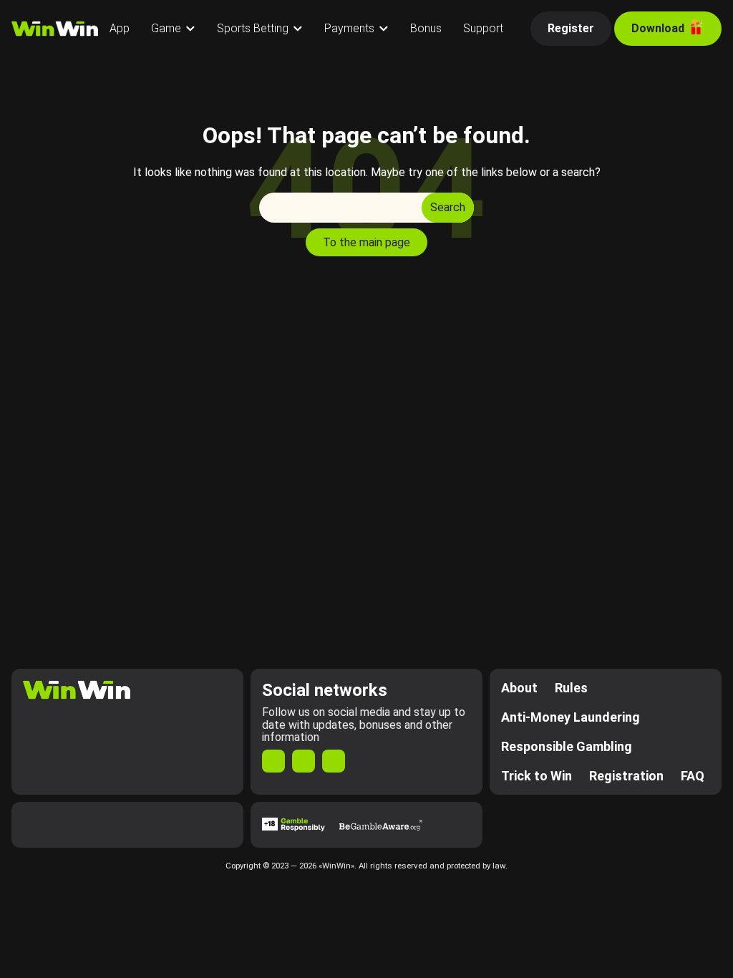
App (120, 28)
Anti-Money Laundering (570, 717)
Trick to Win (536, 775)
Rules (571, 687)
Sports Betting (252, 28)
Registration (626, 775)
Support (483, 28)
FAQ (692, 775)
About (519, 687)
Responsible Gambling (566, 746)
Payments (349, 28)
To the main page (366, 242)
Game (166, 28)
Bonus (426, 28)
